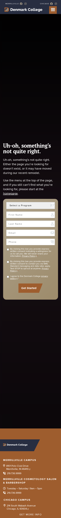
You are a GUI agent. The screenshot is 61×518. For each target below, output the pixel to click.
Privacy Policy (28, 256)
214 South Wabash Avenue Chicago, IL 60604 (21, 507)
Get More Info (30, 514)
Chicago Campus (17, 499)
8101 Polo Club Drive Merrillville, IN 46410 (17, 467)
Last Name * (52, 224)
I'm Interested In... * (52, 205)
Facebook (21, 4)
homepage (10, 193)
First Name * (52, 215)
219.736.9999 (14, 473)
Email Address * (52, 233)
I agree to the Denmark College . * (29, 277)
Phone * (52, 242)
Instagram (25, 4)
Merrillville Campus (19, 460)
